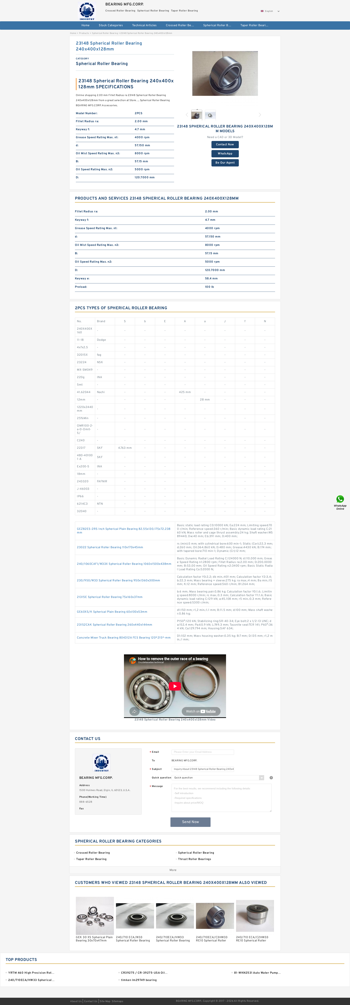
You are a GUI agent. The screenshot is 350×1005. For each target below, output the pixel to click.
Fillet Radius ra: (87, 121)
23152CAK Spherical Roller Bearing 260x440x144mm (114, 625)
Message (156, 786)
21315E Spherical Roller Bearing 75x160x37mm (110, 597)
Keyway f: (83, 129)
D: (77, 177)
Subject (156, 769)
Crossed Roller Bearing (182, 25)
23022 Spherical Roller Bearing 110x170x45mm (110, 547)
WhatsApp (225, 154)
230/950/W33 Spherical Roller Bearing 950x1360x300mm (118, 580)
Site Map (105, 1001)
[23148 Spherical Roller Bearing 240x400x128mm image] (225, 73)
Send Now (190, 822)
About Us (76, 1001)
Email (154, 752)
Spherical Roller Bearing (219, 25)
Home (85, 25)
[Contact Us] (340, 502)
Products (84, 33)
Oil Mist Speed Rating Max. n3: (98, 153)
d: (77, 145)
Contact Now (225, 144)
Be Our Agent (225, 163)
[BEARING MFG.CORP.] (87, 10)
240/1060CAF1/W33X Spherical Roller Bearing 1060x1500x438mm (124, 564)
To (153, 760)
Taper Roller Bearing (254, 25)
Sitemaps (117, 1001)
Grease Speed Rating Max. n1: (97, 137)
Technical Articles (144, 25)
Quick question (161, 777)
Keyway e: (82, 278)
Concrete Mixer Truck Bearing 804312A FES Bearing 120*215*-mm (124, 638)
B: (77, 161)
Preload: (81, 287)
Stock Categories (111, 25)
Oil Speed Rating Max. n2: (94, 169)
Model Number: (87, 113)
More (173, 870)
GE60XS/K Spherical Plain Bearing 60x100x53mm (112, 612)
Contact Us (91, 1001)
